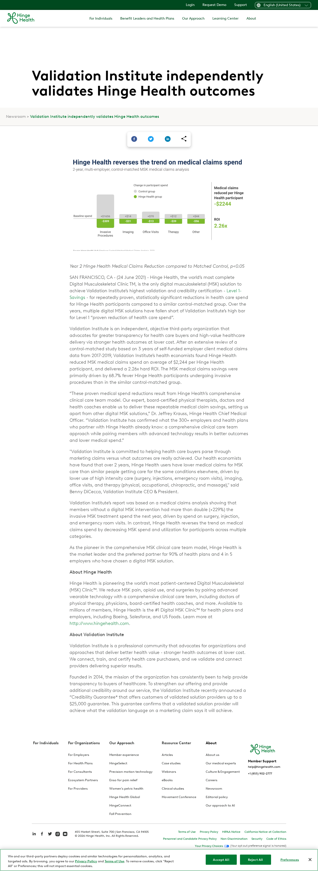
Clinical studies (173, 788)
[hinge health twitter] (50, 836)
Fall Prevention (120, 814)
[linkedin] (168, 139)
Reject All (255, 859)
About (251, 18)
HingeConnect (120, 805)
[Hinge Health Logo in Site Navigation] (21, 18)
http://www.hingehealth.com (99, 623)
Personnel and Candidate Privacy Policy (190, 838)
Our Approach (193, 18)
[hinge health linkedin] (34, 836)
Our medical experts (221, 763)
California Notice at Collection (265, 832)
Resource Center (176, 743)
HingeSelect (118, 763)
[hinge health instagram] (57, 833)
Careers (211, 780)
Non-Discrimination (234, 838)
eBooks (167, 780)
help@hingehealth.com (264, 767)
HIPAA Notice (231, 832)
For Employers (78, 755)
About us (212, 755)
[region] (159, 860)
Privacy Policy (209, 832)
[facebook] (134, 139)
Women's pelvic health (126, 788)
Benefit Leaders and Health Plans (147, 18)
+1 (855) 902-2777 (260, 773)
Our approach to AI (220, 805)
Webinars (169, 772)
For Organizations (84, 743)
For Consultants (80, 772)
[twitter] (151, 139)
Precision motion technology (131, 772)
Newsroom (16, 116)
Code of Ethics (276, 838)
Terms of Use (187, 832)
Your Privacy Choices (209, 846)
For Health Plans (80, 763)
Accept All (221, 859)
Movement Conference (179, 797)
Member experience (124, 755)
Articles (167, 755)
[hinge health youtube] (65, 833)
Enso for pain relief (123, 780)
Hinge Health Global (124, 797)
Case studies (171, 763)
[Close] (310, 859)
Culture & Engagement (223, 772)
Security (256, 838)
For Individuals (100, 18)
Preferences (289, 859)
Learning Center (225, 18)
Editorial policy (217, 797)
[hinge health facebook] (42, 836)
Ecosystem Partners (83, 780)
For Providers (78, 788)
